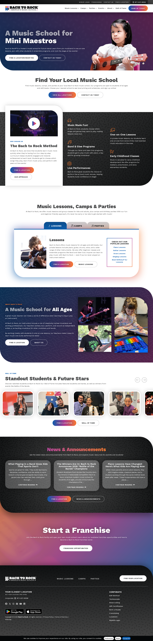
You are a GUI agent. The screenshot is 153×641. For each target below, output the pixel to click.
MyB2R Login (84, 2)
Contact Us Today (52, 58)
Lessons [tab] (56, 226)
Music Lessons (71, 8)
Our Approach (21, 177)
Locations (113, 617)
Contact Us (108, 2)
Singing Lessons (119, 257)
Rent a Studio (115, 610)
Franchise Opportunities (76, 548)
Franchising (96, 2)
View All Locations (62, 95)
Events (101, 8)
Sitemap (8, 619)
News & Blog (114, 603)
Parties (92, 8)
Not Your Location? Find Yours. (16, 594)
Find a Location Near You (21, 58)
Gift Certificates (116, 606)
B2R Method (114, 596)
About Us (38, 343)
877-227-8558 (140, 2)
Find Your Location (133, 578)
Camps (83, 8)
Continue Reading (26, 485)
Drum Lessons (119, 254)
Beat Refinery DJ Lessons (119, 261)
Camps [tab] (78, 226)
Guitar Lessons (119, 250)
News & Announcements (88, 499)
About (109, 8)
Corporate (115, 592)
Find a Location (121, 2)
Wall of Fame (121, 8)
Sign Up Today (138, 8)
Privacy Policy (48, 617)
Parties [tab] (99, 226)
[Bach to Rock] (22, 8)
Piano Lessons (120, 247)
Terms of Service (61, 617)
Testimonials (114, 599)
